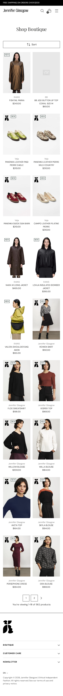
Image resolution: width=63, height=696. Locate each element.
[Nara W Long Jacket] (16, 257)
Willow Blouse (16, 466)
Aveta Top (16, 525)
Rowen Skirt (46, 346)
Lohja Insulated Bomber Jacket (46, 287)
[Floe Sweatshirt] (16, 380)
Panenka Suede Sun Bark (17, 223)
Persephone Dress (17, 583)
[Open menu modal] (56, 10)
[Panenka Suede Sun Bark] (16, 195)
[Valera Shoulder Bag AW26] (16, 319)
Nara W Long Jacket (17, 285)
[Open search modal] (42, 10)
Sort (34, 44)
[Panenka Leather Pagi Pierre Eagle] (16, 134)
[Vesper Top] (46, 380)
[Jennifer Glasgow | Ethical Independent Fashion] (15, 11)
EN (4, 673)
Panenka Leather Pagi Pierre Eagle (16, 163)
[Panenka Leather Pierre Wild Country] (46, 134)
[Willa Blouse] (46, 439)
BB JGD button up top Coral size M (46, 102)
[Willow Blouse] (16, 439)
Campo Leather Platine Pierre (46, 225)
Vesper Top (46, 408)
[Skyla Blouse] (46, 497)
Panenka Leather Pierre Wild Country (46, 163)
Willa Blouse (46, 466)
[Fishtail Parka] (16, 72)
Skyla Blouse (46, 525)
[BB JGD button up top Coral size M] (46, 72)
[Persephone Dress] (16, 556)
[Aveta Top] (16, 497)
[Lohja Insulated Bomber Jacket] (46, 257)
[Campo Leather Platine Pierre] (46, 195)
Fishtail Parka (16, 100)
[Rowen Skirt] (46, 319)
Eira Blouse (46, 583)
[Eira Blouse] (46, 556)
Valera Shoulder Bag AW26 (17, 348)
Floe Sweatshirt (17, 408)
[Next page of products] (41, 598)
